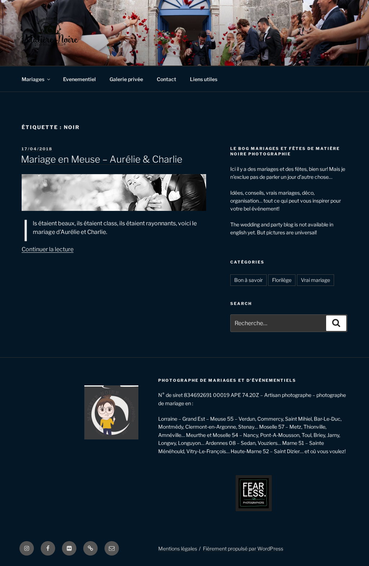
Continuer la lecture (48, 249)
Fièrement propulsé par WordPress (243, 548)
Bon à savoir (248, 280)
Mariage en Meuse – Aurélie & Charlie (101, 159)
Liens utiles (203, 79)
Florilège (282, 280)
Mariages (33, 79)
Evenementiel (79, 79)
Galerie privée (126, 79)
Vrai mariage (315, 280)
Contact (166, 79)
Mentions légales (177, 548)
